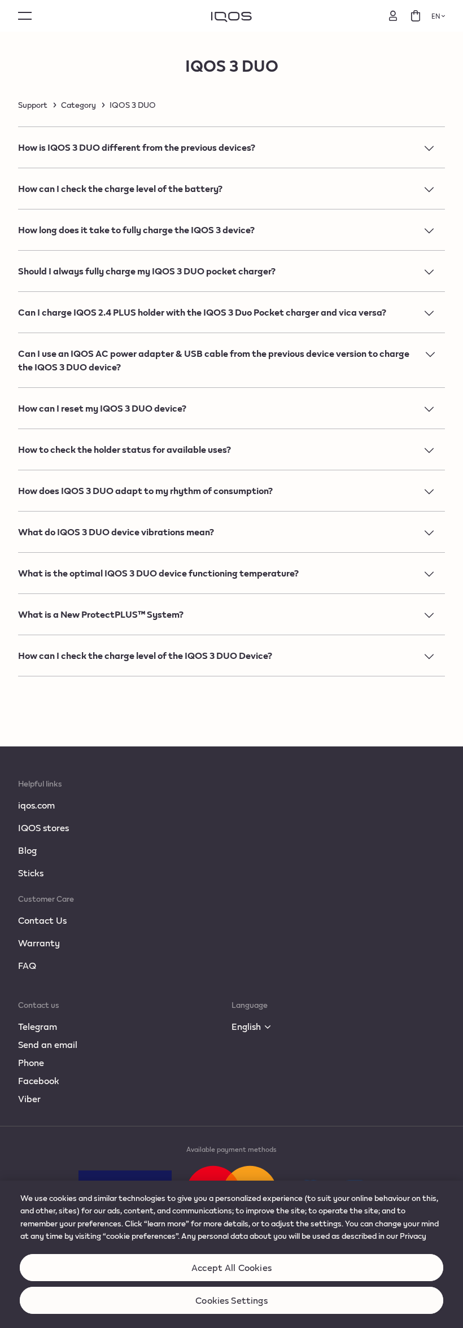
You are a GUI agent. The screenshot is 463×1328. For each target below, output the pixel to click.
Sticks (30, 873)
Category (78, 105)
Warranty (39, 943)
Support (32, 105)
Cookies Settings (231, 1300)
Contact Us (42, 920)
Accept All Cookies (231, 1267)
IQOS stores (43, 827)
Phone (31, 1062)
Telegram (37, 1026)
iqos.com (36, 805)
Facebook (38, 1080)
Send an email (47, 1044)
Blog (27, 850)
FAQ (27, 965)
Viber (29, 1098)
